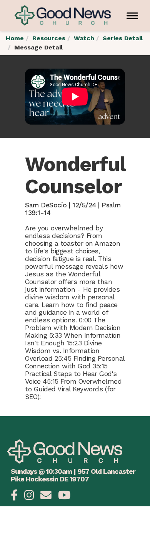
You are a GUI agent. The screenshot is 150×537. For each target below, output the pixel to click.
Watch (84, 38)
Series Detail (123, 38)
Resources (48, 38)
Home (15, 38)
